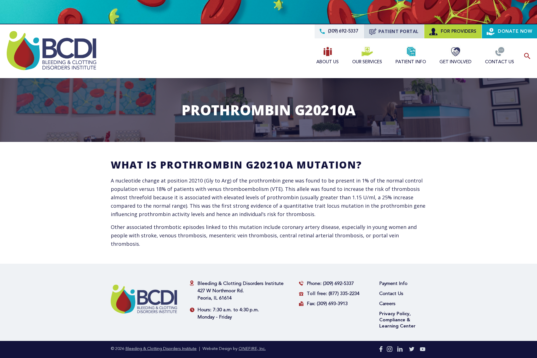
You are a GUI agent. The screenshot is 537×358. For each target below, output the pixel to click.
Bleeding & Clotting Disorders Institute (161, 349)
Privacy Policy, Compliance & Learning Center (397, 319)
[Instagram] (389, 350)
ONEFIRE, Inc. (252, 349)
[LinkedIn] (399, 350)
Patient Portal (398, 31)
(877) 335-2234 (344, 293)
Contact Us (391, 293)
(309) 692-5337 (338, 283)
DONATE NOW (514, 31)
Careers (387, 303)
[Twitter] (412, 350)
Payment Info (393, 283)
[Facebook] (381, 350)
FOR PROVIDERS (457, 31)
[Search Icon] (527, 56)
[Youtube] (422, 350)
